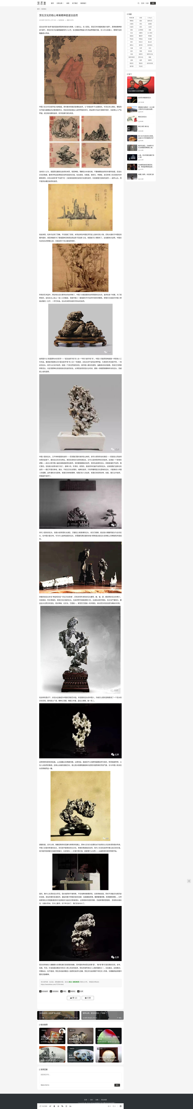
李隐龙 (141, 39)
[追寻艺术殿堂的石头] (132, 100)
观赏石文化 (150, 54)
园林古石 (149, 21)
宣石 (141, 27)
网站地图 (104, 1100)
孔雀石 (131, 27)
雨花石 (131, 63)
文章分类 (59, 3)
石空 (150, 48)
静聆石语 (72, 1030)
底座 (150, 30)
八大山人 (149, 18)
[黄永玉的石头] (132, 119)
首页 (52, 3)
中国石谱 (131, 18)
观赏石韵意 (132, 57)
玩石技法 (61, 20)
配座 (150, 57)
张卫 (131, 33)
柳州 (131, 42)
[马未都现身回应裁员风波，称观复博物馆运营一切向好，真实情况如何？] (132, 167)
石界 (81, 991)
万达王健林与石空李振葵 (136, 91)
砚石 (131, 51)
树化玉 (141, 42)
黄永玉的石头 (142, 117)
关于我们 (75, 3)
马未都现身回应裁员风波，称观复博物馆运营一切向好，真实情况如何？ (146, 166)
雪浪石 (141, 63)
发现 (67, 3)
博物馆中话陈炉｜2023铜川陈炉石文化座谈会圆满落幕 (146, 109)
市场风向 (44, 1030)
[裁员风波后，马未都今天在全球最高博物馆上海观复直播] (132, 148)
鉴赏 (141, 60)
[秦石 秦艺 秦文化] (132, 128)
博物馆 (131, 21)
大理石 (131, 24)
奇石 (61, 466)
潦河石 (141, 45)
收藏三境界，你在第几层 (146, 174)
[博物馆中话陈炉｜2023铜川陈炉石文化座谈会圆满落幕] (132, 109)
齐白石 (141, 66)
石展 (131, 48)
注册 (147, 3)
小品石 (150, 27)
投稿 (153, 3)
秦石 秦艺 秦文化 (143, 126)
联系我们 (83, 3)
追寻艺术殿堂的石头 (144, 97)
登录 (142, 3)
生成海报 (44, 1106)
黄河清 (131, 66)
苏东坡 (150, 51)
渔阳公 (131, 45)
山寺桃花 (140, 30)
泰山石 (150, 42)
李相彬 (150, 36)
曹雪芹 (141, 36)
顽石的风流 (150, 63)
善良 (141, 21)
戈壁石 (141, 33)
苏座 (131, 54)
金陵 (131, 60)
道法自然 (42, 27)
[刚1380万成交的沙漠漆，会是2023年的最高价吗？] (132, 138)
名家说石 (100, 1030)
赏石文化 (140, 57)
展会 (131, 30)
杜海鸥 (150, 39)
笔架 (141, 51)
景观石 (131, 36)
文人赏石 (149, 33)
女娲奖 (150, 24)
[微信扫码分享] (62, 1106)
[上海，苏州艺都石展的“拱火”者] (132, 157)
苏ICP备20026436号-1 (107, 1103)
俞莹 (141, 18)
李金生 (131, 39)
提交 (117, 1085)
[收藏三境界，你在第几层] (132, 176)
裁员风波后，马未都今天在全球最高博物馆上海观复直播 (146, 147)
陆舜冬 (150, 60)
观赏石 (73, 991)
